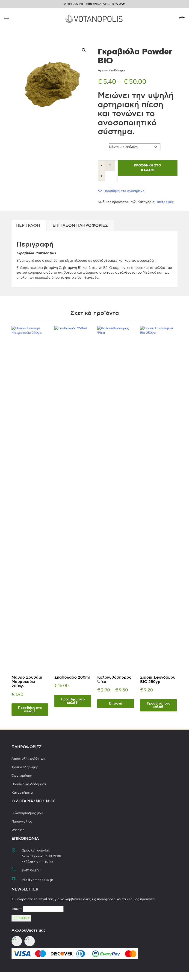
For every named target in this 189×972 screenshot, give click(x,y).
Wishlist (18, 830)
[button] (84, 50)
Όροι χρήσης (22, 776)
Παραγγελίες (22, 821)
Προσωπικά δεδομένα (29, 784)
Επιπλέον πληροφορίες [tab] (80, 225)
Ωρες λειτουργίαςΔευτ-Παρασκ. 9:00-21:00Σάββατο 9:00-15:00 (41, 856)
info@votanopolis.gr (37, 880)
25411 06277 (30, 870)
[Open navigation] (6, 19)
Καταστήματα (22, 793)
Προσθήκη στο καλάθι (147, 167)
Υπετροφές (165, 202)
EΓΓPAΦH (21, 918)
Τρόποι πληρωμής (25, 767)
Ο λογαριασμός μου (27, 813)
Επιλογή (115, 703)
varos (102, 145)
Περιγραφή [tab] (28, 225)
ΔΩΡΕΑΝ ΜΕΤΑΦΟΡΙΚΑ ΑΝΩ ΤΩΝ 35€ (94, 4)
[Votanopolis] (94, 18)
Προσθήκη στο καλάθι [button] (29, 710)
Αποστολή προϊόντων (28, 759)
